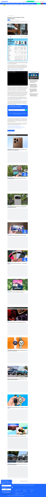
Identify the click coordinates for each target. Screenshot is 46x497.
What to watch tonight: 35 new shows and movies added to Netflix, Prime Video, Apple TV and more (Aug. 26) (34, 81)
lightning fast (19, 99)
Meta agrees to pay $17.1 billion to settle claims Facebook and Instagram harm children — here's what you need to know (34, 94)
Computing (17, 3)
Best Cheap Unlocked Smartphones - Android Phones (16, 69)
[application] (17, 78)
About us (32, 491)
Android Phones (12, 15)
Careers (16, 491)
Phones (6, 3)
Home (25, 3)
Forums (42, 3)
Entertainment (13, 3)
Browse (32, 3)
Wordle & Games (29, 3)
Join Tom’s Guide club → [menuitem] (30, 1)
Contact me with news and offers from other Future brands (6, 487)
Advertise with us (25, 491)
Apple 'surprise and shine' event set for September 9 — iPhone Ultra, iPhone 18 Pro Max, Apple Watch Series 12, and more (33, 90)
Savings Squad (38, 3)
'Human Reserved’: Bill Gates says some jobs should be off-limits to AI (34, 78)
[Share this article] (8, 36)
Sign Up (6, 489)
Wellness (22, 3)
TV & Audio (9, 3)
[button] (43, 1)
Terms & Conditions (8, 492)
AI (19, 3)
